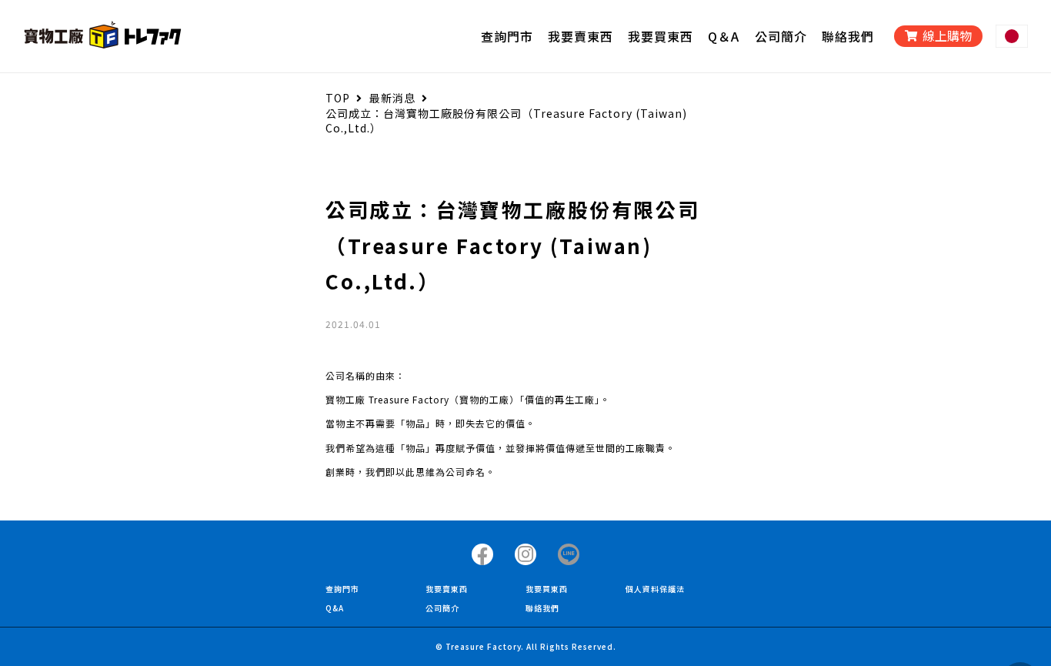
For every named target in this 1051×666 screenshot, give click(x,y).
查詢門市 (342, 588)
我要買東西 (547, 588)
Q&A (334, 608)
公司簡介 (442, 608)
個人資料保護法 (655, 588)
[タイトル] (482, 554)
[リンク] (102, 36)
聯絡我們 (542, 608)
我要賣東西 (446, 588)
